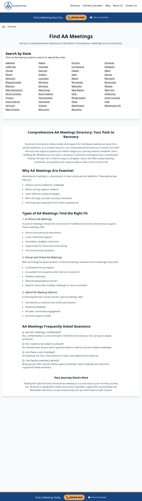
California (11, 66)
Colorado (43, 66)
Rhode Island (78, 97)
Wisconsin (44, 109)
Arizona (76, 62)
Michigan (43, 82)
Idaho (108, 70)
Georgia (43, 70)
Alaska (42, 62)
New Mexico (78, 90)
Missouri (10, 86)
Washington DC (113, 105)
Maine (75, 78)
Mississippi (110, 82)
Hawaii (75, 70)
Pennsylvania (45, 97)
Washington (78, 105)
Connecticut (78, 66)
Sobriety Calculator (93, 5)
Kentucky (10, 78)
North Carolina (13, 94)
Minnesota (77, 82)
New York (110, 90)
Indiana (42, 74)
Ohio (74, 94)
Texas (74, 101)
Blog (108, 5)
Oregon (10, 97)
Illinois (9, 74)
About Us (118, 5)
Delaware (110, 66)
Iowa (74, 74)
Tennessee (44, 101)
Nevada (108, 86)
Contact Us (131, 5)
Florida (9, 70)
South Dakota (13, 101)
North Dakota (46, 94)
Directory (75, 5)
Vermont (10, 105)
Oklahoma (110, 94)
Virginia (43, 105)
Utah (107, 101)
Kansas (108, 74)
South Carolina (112, 97)
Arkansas (109, 62)
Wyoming (77, 109)
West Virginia (12, 109)
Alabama (10, 62)
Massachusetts (13, 82)
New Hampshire (14, 90)
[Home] (3, 26)
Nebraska (77, 86)
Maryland (110, 78)
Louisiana (44, 78)
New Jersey (44, 90)
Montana (43, 86)
